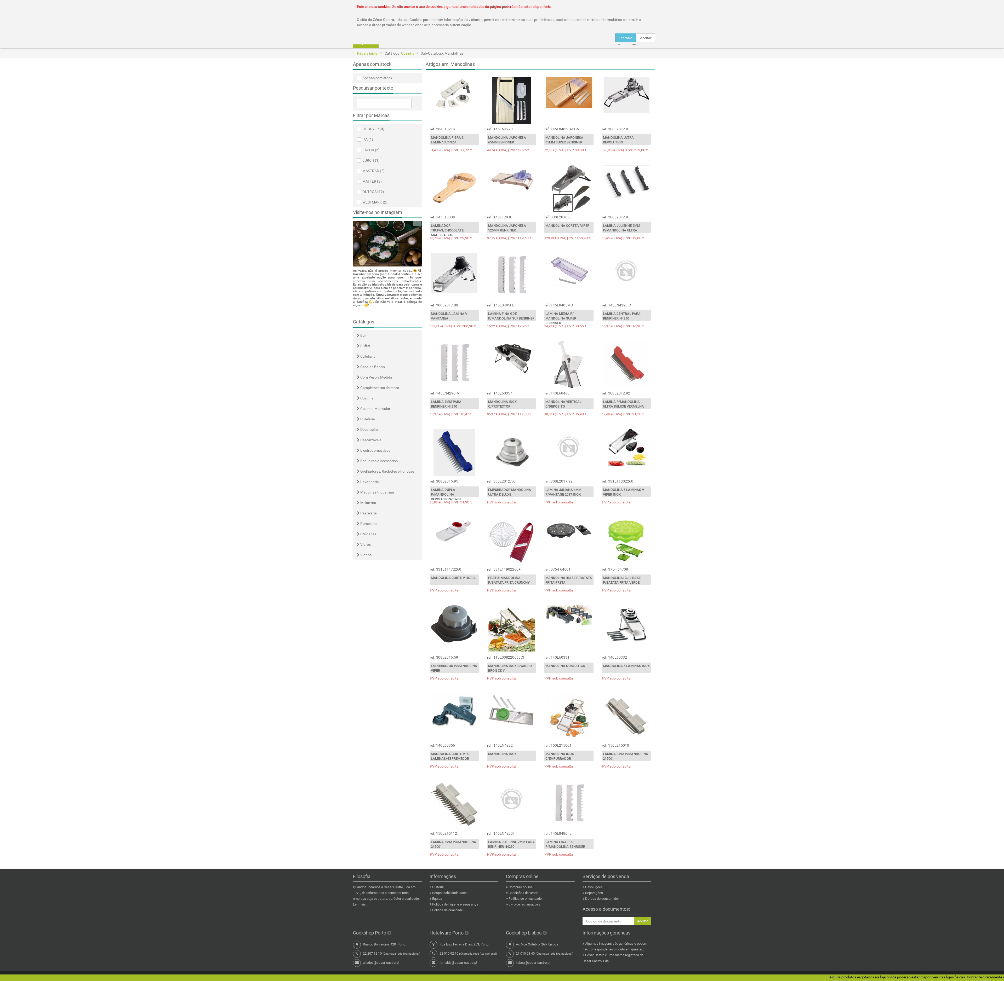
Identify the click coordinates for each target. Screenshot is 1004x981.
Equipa (437, 899)
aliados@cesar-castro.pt (381, 963)
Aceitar (646, 38)
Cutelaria (367, 419)
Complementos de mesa (379, 388)
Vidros (365, 544)
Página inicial (367, 53)
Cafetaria (367, 356)
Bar (363, 335)
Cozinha (407, 53)
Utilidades (368, 534)
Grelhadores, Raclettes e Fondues (387, 471)
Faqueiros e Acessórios (379, 461)
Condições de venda (523, 893)
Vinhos (366, 555)
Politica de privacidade (525, 899)
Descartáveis (370, 440)
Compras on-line (521, 887)
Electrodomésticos (375, 450)
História (438, 887)
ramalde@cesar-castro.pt (458, 963)
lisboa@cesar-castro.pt (533, 963)
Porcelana (368, 523)
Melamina (368, 503)
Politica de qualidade (447, 910)
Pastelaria (368, 513)
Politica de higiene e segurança (455, 904)
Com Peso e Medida (376, 377)
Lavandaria (369, 482)
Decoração (369, 429)
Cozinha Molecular (375, 409)
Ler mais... (360, 904)
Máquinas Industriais (377, 492)
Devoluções (594, 887)
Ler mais (625, 38)
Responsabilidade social (450, 893)
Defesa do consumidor (602, 899)
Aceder (642, 921)
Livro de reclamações (524, 904)
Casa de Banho (372, 367)
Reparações (594, 893)
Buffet (365, 346)
